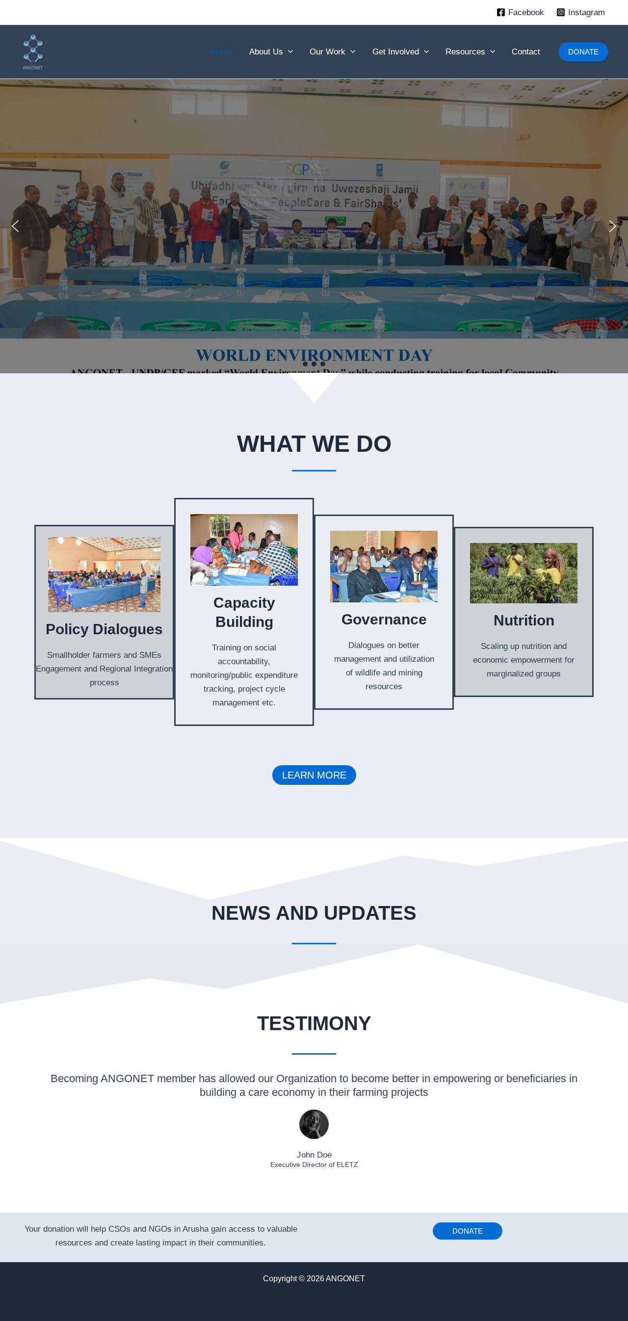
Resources (465, 51)
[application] (288, 52)
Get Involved (395, 51)
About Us (266, 51)
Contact (526, 51)
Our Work (327, 51)
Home (222, 51)
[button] (583, 51)
